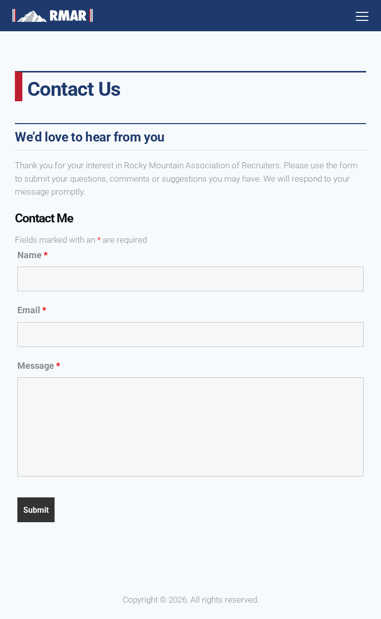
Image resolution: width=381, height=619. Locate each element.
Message (38, 365)
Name (32, 255)
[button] (362, 15)
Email (31, 310)
